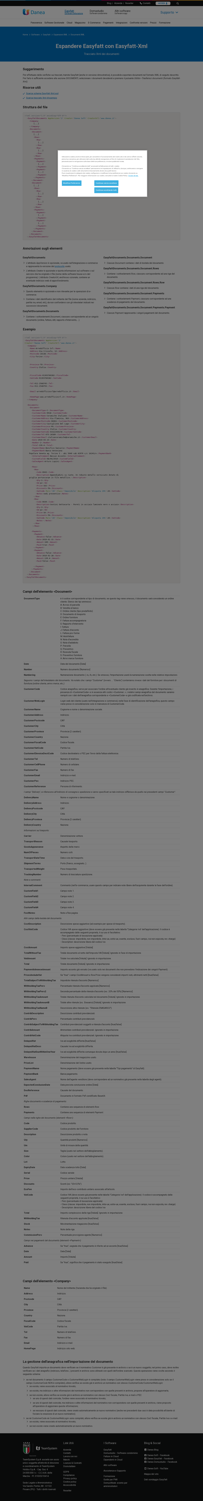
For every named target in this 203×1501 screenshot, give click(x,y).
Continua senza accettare (106, 183)
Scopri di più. (133, 176)
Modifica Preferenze (71, 183)
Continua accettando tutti (106, 190)
